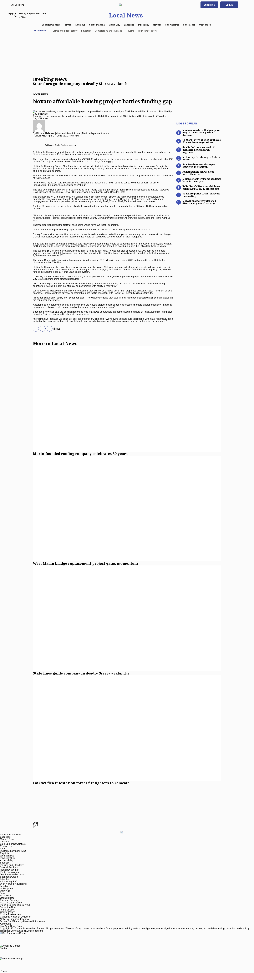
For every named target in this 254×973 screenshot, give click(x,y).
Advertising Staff (8, 881)
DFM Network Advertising (13, 884)
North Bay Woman (9, 870)
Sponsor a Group (9, 877)
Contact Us (6, 846)
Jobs (2, 893)
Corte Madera (97, 24)
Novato (157, 24)
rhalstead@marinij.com (68, 133)
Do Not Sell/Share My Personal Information (22, 921)
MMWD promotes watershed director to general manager (199, 202)
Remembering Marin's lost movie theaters (198, 173)
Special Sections (9, 867)
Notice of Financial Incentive (15, 919)
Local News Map (51, 24)
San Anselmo (172, 24)
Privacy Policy (7, 858)
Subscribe (209, 4)
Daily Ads (5, 891)
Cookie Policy (7, 912)
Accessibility (6, 860)
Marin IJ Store (7, 839)
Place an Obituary (9, 900)
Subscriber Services (10, 834)
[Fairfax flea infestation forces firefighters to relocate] (127, 728)
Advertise (5, 879)
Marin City (114, 24)
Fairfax (67, 24)
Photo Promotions (9, 872)
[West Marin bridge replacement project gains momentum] (127, 508)
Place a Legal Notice (11, 902)
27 (34, 827)
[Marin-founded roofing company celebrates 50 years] (127, 399)
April (35, 825)
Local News (126, 15)
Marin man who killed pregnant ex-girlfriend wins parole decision (201, 132)
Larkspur (80, 24)
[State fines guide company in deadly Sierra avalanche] (127, 618)
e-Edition (4, 841)
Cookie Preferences (10, 914)
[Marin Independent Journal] (125, 5)
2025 (35, 823)
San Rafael (189, 24)
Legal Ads (5, 886)
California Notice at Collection (15, 916)
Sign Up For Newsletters (13, 844)
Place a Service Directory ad (15, 905)
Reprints (4, 853)
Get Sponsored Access (12, 874)
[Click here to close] (81, 87)
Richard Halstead (45, 133)
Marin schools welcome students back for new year (201, 180)
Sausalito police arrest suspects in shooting (201, 194)
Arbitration (5, 924)
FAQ (2, 848)
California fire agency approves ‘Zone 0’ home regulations (201, 141)
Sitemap (4, 862)
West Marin (205, 24)
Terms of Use (7, 909)
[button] (16, 4)
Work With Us (7, 855)
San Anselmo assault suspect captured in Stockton (199, 165)
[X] (35, 328)
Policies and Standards (12, 865)
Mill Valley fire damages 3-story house (201, 158)
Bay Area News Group (11, 926)
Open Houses (7, 898)
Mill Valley (143, 24)
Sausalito (129, 24)
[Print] (48, 328)
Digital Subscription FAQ (13, 851)
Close (4, 971)
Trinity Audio (60, 145)
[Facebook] (41, 328)
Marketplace (6, 888)
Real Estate (6, 895)
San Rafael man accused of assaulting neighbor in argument (198, 150)
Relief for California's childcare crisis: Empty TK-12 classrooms (201, 187)
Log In (229, 4)
